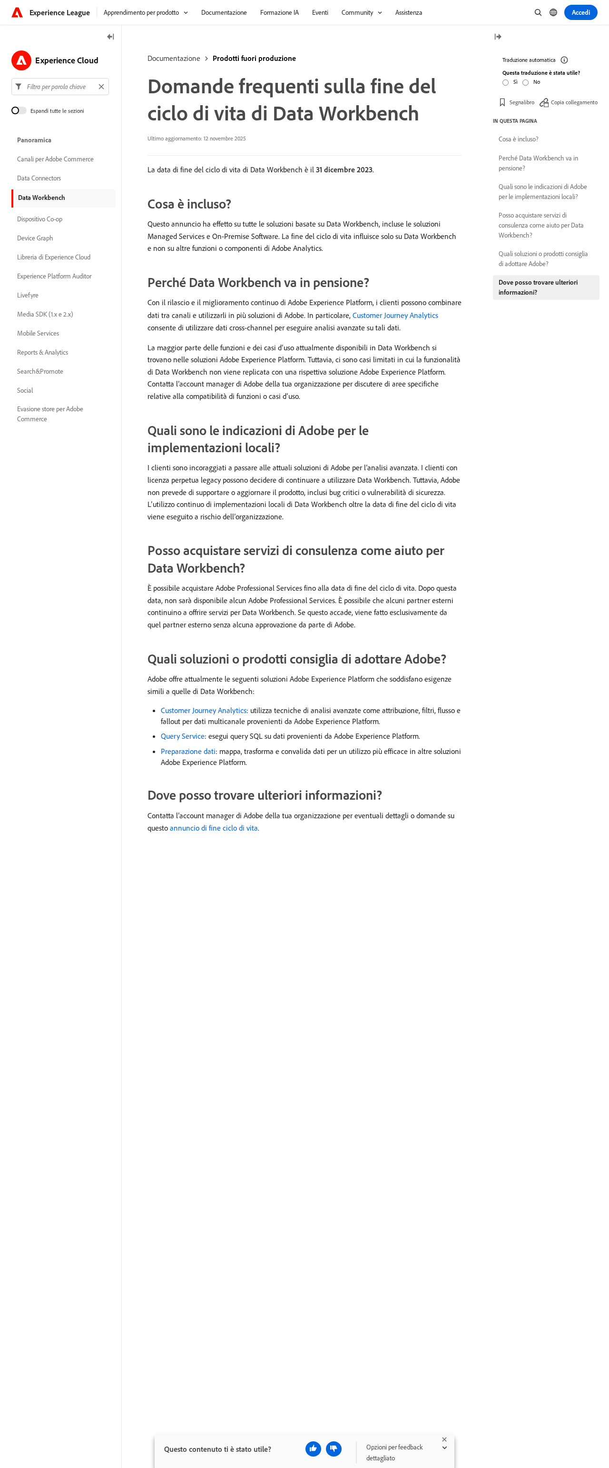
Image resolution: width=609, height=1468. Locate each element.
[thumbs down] (334, 1449)
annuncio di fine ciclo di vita (214, 828)
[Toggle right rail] (497, 37)
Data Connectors (39, 178)
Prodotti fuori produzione (254, 58)
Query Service (183, 736)
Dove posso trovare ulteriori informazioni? (538, 287)
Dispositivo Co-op (39, 219)
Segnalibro (522, 102)
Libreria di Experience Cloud (53, 257)
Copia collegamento (574, 102)
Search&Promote (40, 371)
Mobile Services (38, 333)
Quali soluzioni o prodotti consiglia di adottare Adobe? (543, 258)
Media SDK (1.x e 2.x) (45, 314)
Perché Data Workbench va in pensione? (538, 163)
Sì (515, 81)
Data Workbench (41, 197)
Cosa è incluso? (519, 139)
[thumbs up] (313, 1449)
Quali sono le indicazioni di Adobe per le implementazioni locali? (543, 191)
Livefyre (28, 295)
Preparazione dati (188, 751)
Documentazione (173, 58)
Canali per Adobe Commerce (55, 159)
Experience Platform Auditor (54, 276)
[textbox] (60, 86)
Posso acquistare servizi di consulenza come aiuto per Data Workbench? (541, 225)
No (536, 81)
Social (25, 390)
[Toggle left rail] (110, 37)
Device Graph (35, 238)
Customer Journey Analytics (395, 315)
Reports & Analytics (42, 352)
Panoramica (34, 140)
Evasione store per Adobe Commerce (50, 414)
